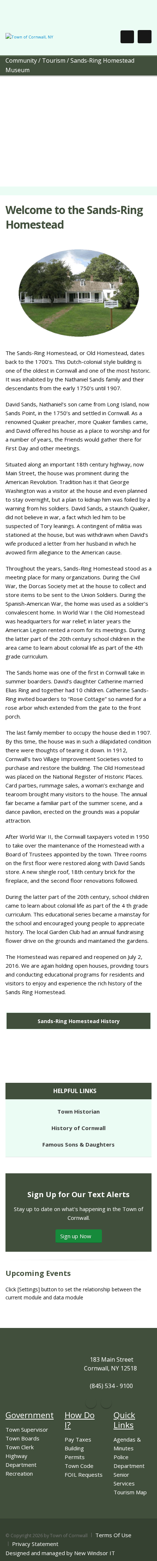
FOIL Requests (84, 1474)
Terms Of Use (113, 1535)
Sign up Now (76, 1236)
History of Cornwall (78, 1128)
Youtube (106, 1402)
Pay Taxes (78, 1439)
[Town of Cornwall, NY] (29, 36)
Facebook (90, 1402)
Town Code (79, 1465)
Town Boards (22, 1438)
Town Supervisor (26, 1429)
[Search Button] (127, 36)
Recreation (19, 1473)
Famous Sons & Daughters (78, 1144)
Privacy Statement (35, 1543)
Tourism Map (130, 1492)
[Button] (145, 36)
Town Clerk (19, 1447)
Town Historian (78, 1111)
